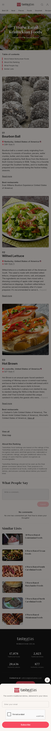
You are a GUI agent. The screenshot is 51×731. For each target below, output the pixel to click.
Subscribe (25, 725)
